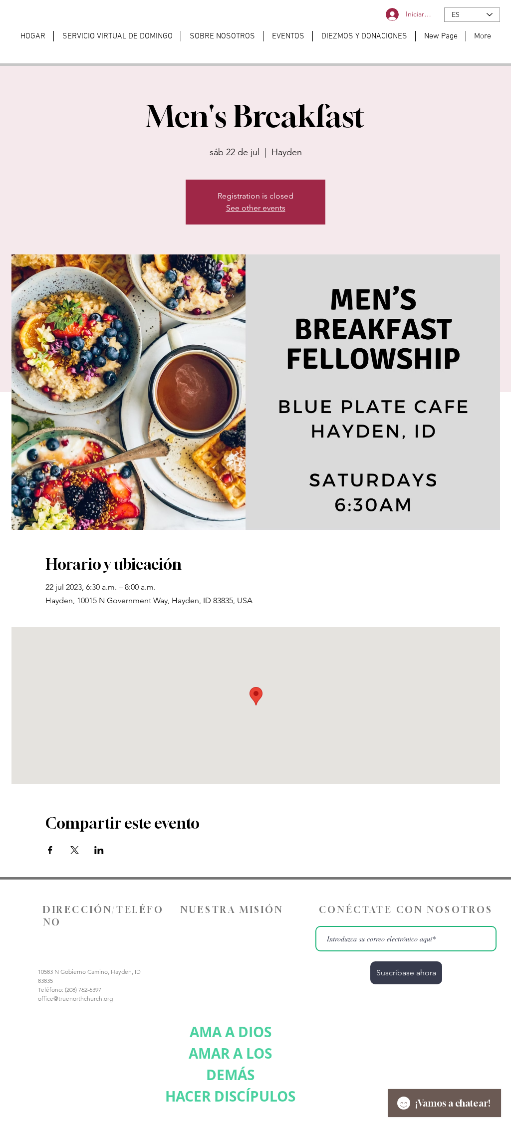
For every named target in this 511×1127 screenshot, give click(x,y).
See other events (255, 208)
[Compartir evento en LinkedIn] (99, 850)
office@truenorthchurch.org (75, 998)
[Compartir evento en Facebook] (50, 850)
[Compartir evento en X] (74, 850)
